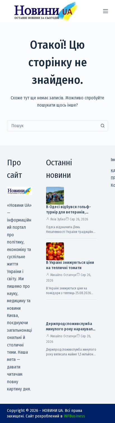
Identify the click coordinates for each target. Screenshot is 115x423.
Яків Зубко (58, 219)
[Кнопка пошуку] (102, 125)
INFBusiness (74, 416)
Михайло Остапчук (63, 275)
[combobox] (52, 125)
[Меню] (105, 11)
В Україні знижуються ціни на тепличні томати (70, 265)
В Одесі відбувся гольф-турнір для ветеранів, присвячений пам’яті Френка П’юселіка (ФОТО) (70, 215)
